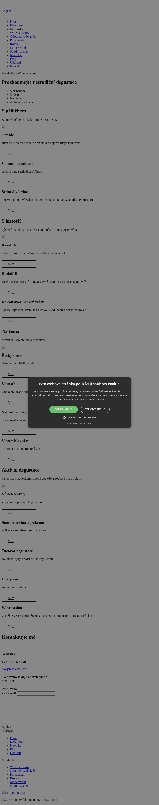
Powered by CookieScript (79, 423)
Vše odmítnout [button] (95, 409)
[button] (79, 402)
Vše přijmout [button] (63, 409)
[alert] (79, 402)
